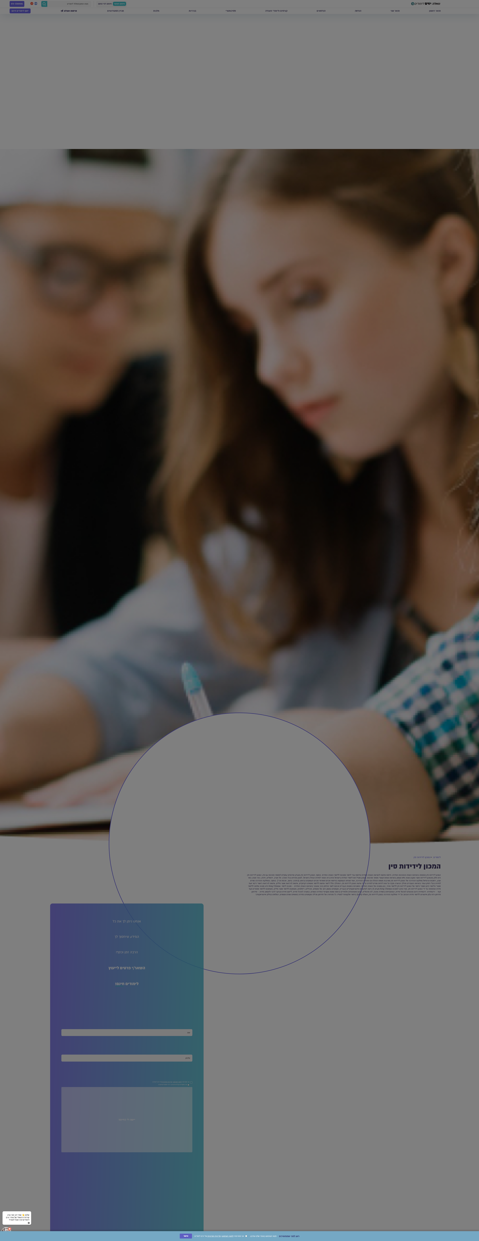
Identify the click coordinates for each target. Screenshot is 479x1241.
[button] (16, 1215)
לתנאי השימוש (228, 1236)
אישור (185, 1236)
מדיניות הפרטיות (214, 1236)
